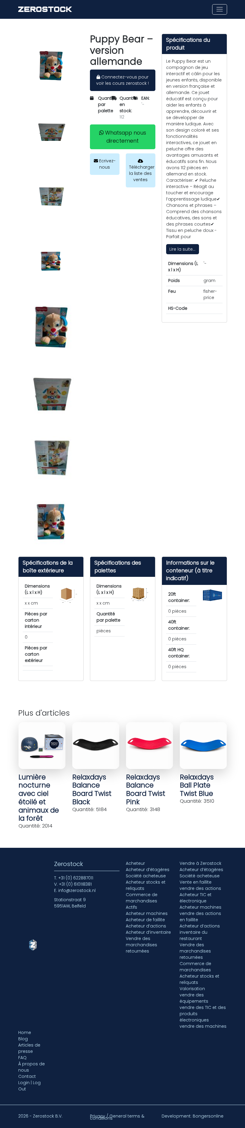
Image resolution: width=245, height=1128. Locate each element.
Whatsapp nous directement (125, 136)
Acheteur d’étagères (147, 870)
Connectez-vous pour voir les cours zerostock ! (122, 80)
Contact (27, 1076)
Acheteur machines (147, 913)
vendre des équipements (194, 998)
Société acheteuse (146, 876)
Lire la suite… (182, 249)
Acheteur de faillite (145, 920)
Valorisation (192, 989)
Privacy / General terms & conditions (117, 1117)
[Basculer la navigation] (219, 9)
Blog (23, 1039)
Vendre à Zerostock (200, 863)
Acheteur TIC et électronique (196, 898)
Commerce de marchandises (141, 898)
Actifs (131, 907)
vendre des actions (200, 888)
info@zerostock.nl (77, 890)
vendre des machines (203, 1026)
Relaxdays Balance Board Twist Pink (145, 789)
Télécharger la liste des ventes (141, 173)
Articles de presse (29, 1048)
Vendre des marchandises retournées (141, 945)
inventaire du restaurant (193, 935)
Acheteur (135, 863)
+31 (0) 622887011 (75, 878)
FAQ (22, 1058)
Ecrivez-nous (107, 164)
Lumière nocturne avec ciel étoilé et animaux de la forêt (39, 797)
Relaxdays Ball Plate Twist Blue (197, 785)
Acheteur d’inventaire (148, 932)
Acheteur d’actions (146, 926)
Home (24, 1032)
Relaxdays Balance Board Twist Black (91, 789)
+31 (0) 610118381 (75, 884)
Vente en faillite (196, 882)
